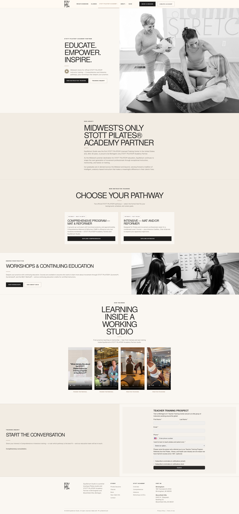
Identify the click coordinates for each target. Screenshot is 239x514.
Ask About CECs (33, 284)
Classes (94, 4)
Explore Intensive (148, 238)
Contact (113, 497)
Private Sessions (82, 4)
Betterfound (104, 510)
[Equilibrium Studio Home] (66, 4)
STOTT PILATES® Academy (108, 3)
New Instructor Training (76, 80)
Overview (136, 486)
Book (112, 492)
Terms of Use (171, 510)
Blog (130, 4)
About (123, 4)
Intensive (136, 492)
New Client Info (115, 495)
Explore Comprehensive (91, 238)
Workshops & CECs (139, 495)
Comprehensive (138, 489)
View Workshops (14, 284)
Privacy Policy (161, 510)
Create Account (166, 4)
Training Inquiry (98, 80)
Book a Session (147, 4)
